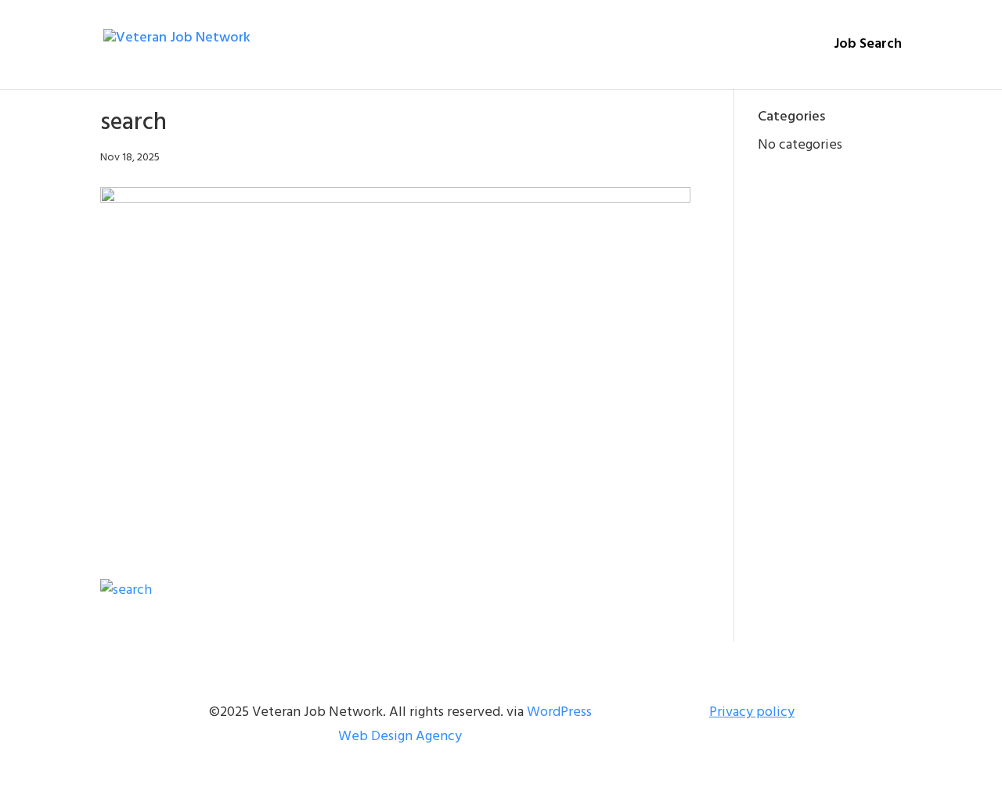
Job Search (868, 47)
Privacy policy (752, 712)
